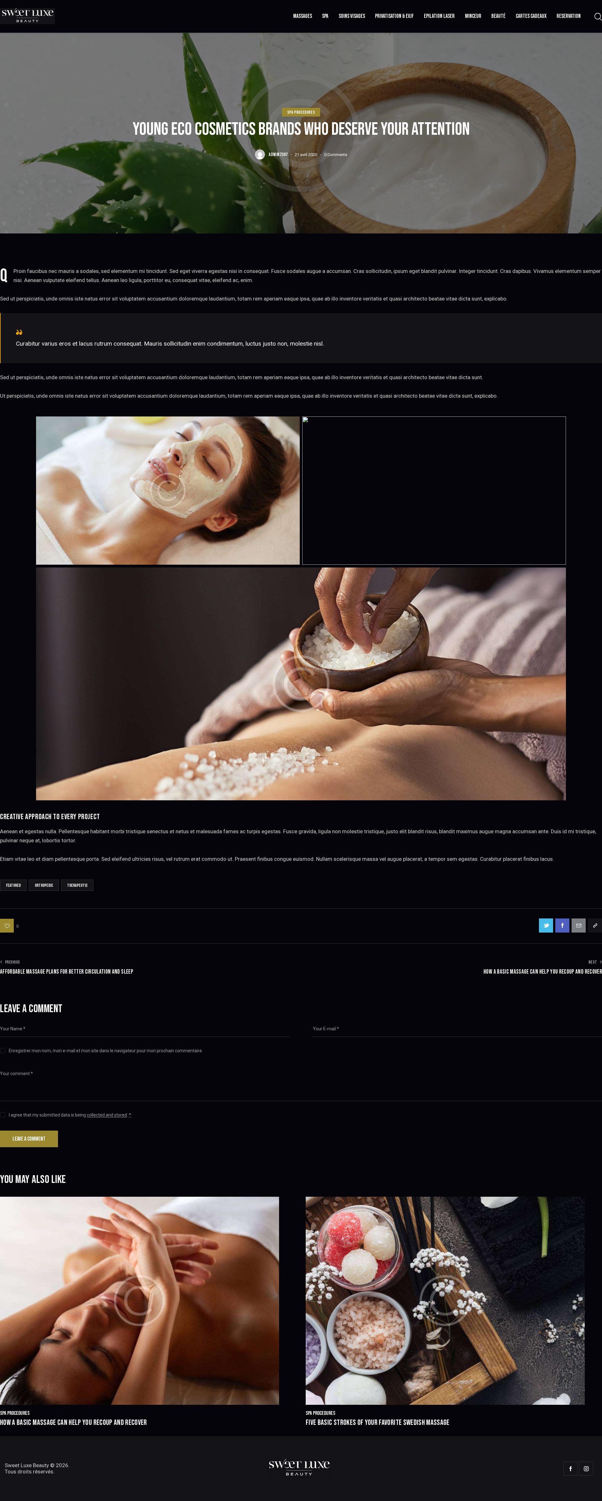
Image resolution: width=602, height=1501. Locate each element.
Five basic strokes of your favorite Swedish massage (378, 1423)
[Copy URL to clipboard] (595, 925)
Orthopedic (44, 885)
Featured (13, 885)
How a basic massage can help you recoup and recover (73, 1423)
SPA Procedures (301, 112)
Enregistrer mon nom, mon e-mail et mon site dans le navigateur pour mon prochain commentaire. (106, 1050)
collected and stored (107, 1115)
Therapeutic (77, 885)
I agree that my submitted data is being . (70, 1114)
